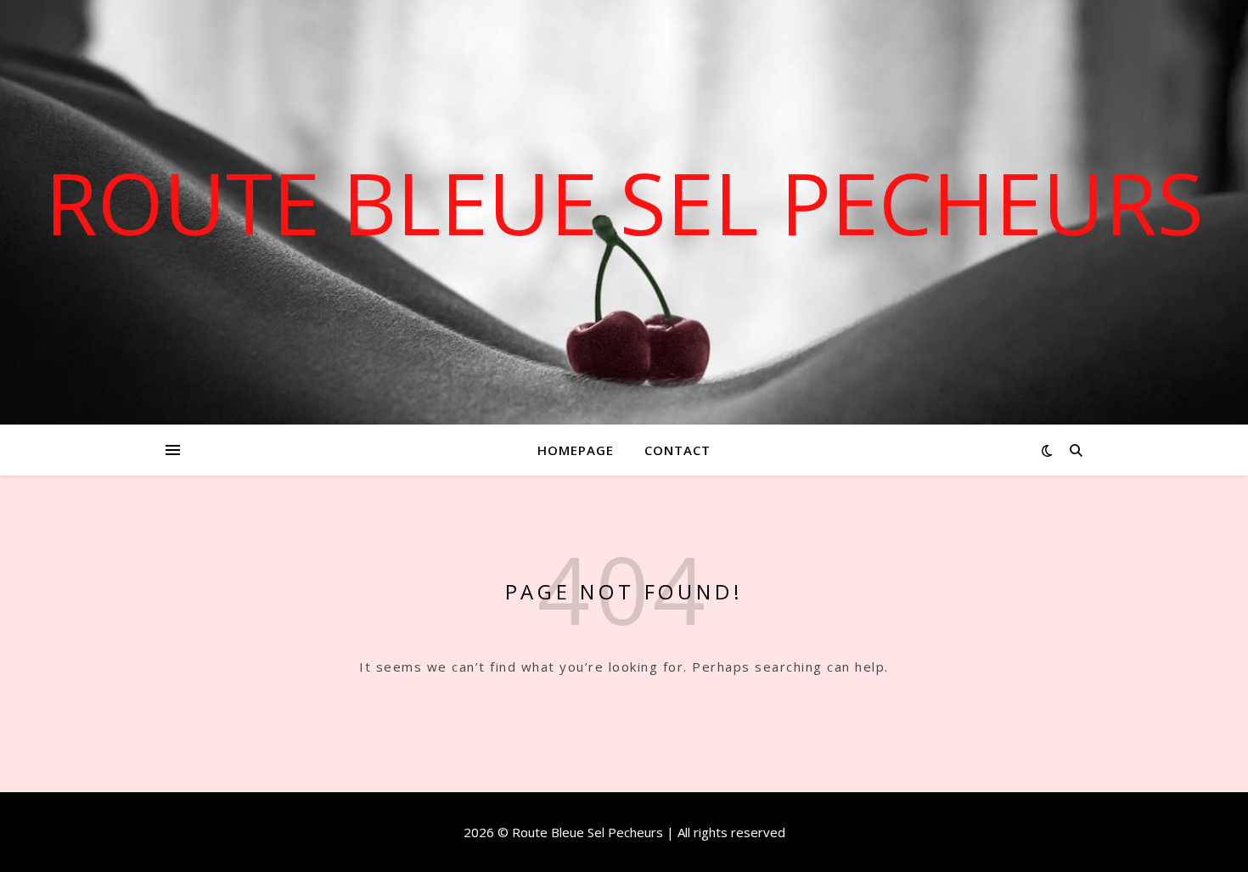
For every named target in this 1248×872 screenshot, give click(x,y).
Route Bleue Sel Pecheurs (624, 202)
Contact (677, 450)
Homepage (575, 450)
